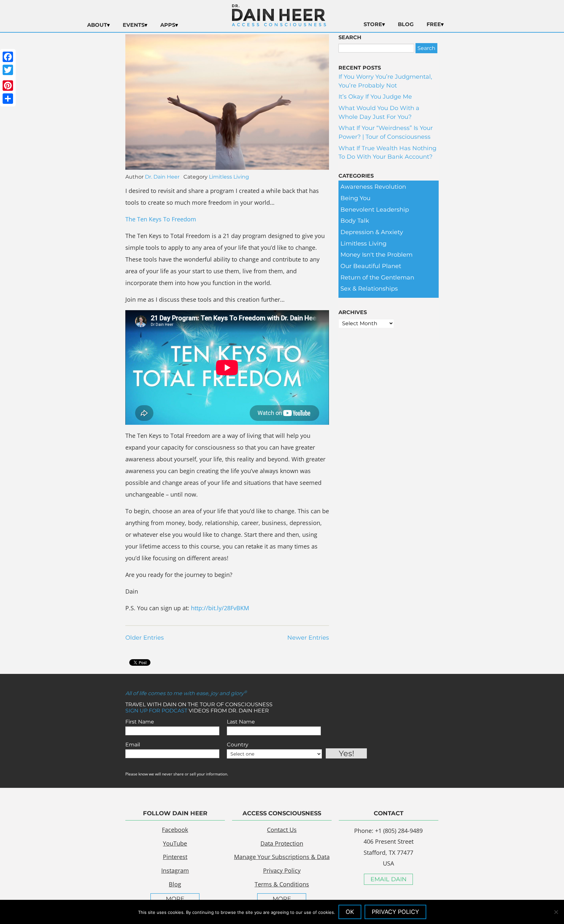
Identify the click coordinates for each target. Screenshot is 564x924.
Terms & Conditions (282, 884)
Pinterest (175, 857)
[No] (556, 912)
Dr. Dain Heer (162, 177)
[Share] (7, 98)
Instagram (175, 870)
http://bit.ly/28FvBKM (220, 608)
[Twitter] (7, 69)
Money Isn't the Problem (376, 254)
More (175, 898)
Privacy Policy (282, 870)
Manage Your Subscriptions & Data (282, 857)
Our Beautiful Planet (370, 266)
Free (434, 24)
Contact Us (282, 830)
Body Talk (354, 220)
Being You (355, 198)
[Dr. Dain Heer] (279, 24)
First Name (139, 722)
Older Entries (144, 637)
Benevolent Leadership (374, 209)
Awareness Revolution (373, 186)
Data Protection (281, 843)
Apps (167, 25)
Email (132, 744)
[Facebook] (7, 56)
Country (237, 744)
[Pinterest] (7, 85)
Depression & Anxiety (371, 232)
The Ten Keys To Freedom (160, 219)
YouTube (175, 843)
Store (373, 24)
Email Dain (388, 879)
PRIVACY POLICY (395, 911)
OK (350, 911)
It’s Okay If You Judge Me (375, 96)
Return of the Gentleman (377, 277)
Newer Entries (308, 637)
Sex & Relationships (369, 288)
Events (134, 25)
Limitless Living (229, 177)
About (97, 25)
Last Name (241, 722)
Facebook (175, 830)
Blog (406, 24)
